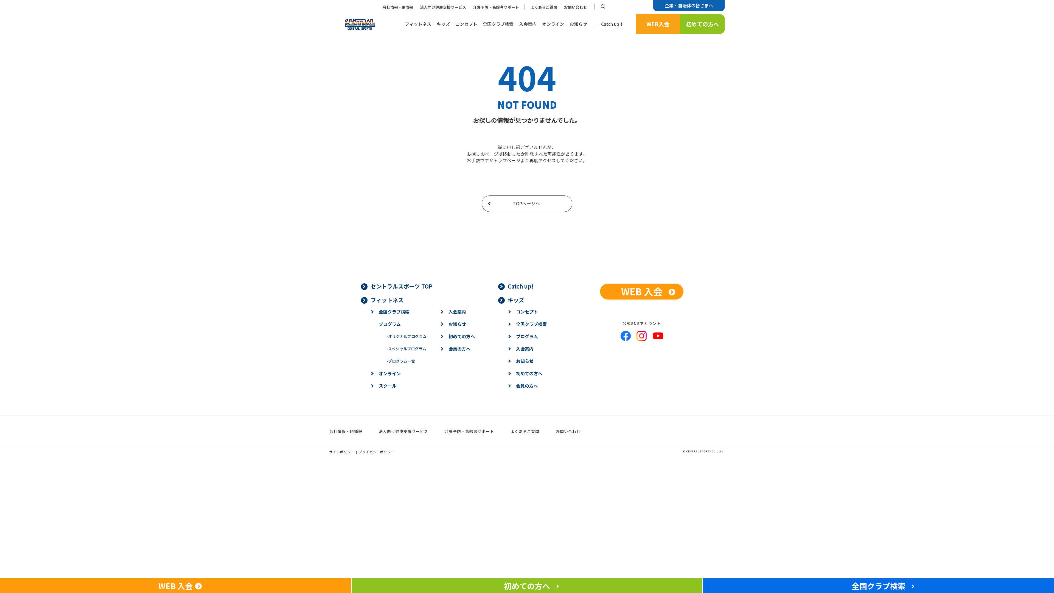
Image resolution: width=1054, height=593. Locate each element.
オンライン (553, 24)
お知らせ (578, 24)
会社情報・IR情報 (398, 7)
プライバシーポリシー (376, 451)
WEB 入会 (642, 291)
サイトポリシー (341, 451)
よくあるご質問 (543, 7)
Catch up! (521, 286)
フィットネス (418, 24)
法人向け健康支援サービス (443, 7)
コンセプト (466, 24)
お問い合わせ (575, 7)
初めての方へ (702, 24)
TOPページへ (526, 203)
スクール (387, 385)
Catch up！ (612, 24)
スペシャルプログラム (406, 348)
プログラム (390, 324)
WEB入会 (657, 24)
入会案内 (528, 24)
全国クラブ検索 (498, 24)
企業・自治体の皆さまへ (689, 5)
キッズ (443, 24)
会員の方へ (459, 348)
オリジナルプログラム (406, 336)
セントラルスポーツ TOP (402, 286)
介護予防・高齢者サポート (496, 7)
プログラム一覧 (400, 361)
